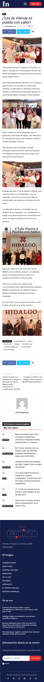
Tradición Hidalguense (10, 347)
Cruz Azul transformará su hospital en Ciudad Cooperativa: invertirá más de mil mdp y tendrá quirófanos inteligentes (28, 478)
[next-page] (7, 511)
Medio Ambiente (7, 453)
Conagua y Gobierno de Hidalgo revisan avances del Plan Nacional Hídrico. (32, 379)
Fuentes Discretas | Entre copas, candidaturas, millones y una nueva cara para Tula (20, 609)
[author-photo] (22, 409)
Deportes (5, 439)
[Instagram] (13, 679)
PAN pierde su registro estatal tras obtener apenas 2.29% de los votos (20, 633)
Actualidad (6, 467)
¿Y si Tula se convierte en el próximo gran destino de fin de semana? (27, 492)
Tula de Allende (26, 347)
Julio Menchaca (27, 344)
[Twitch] (25, 679)
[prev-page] (3, 511)
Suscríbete (35, 658)
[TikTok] (19, 679)
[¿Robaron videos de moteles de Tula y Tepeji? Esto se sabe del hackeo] (8, 464)
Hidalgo (16, 344)
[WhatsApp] (36, 679)
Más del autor (11, 428)
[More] (33, 31)
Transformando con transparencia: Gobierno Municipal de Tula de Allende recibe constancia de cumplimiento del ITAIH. (11, 383)
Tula (9, 10)
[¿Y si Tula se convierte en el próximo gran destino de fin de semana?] (8, 492)
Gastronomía (7, 344)
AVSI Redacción (10, 26)
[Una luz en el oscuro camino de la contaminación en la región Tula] (8, 503)
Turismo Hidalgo (8, 349)
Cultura (30, 341)
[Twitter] (30, 679)
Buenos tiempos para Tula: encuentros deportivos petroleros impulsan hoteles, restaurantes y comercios (19, 625)
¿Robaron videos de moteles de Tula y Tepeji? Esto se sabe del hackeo (28, 464)
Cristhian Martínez (19, 341)
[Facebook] (8, 679)
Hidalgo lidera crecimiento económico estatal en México (18, 617)
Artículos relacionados (16, 424)
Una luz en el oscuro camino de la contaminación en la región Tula (27, 503)
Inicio (4, 10)
